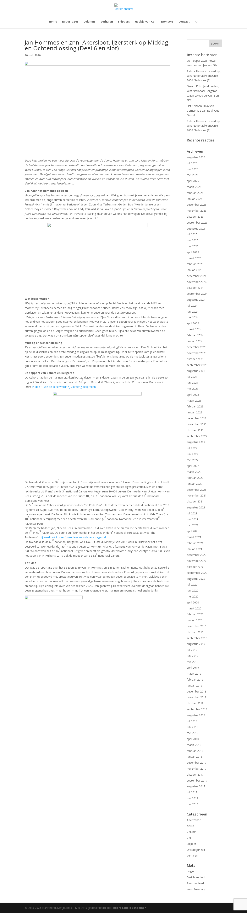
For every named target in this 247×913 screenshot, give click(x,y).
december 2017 (196, 762)
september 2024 (197, 293)
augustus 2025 (196, 228)
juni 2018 (192, 727)
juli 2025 (192, 234)
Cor (189, 838)
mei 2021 (192, 525)
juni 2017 (192, 798)
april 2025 (193, 252)
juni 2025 (192, 240)
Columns (90, 21)
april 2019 (193, 667)
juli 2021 (192, 513)
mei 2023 (192, 388)
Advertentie (194, 820)
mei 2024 (192, 317)
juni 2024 (192, 311)
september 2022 (197, 436)
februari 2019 (195, 679)
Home (53, 21)
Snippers (124, 21)
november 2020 (196, 561)
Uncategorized (196, 850)
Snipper (191, 844)
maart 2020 (194, 608)
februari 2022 (195, 478)
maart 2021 (194, 537)
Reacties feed (195, 883)
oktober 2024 (195, 287)
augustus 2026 (196, 157)
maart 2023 (194, 400)
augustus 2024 (196, 299)
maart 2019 (194, 673)
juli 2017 (192, 792)
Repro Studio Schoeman (129, 908)
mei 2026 (192, 175)
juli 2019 (192, 650)
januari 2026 (194, 199)
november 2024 (196, 282)
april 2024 (193, 323)
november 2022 (196, 424)
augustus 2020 (196, 579)
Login (190, 871)
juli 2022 (192, 448)
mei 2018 (192, 733)
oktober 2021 (195, 501)
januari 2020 (194, 620)
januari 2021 (194, 549)
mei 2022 (192, 460)
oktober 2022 (195, 430)
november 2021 (196, 495)
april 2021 (193, 531)
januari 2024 (194, 341)
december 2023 (196, 347)
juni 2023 (192, 383)
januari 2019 (194, 685)
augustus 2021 (196, 507)
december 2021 (196, 489)
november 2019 (196, 626)
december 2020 (196, 555)
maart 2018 (194, 745)
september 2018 (197, 709)
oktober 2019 (195, 632)
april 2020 (193, 602)
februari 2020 (195, 614)
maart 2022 (194, 472)
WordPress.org (196, 889)
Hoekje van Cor (145, 21)
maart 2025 (194, 258)
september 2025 (197, 222)
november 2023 (196, 353)
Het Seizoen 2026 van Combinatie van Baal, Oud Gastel (203, 110)
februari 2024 (195, 335)
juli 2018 (192, 721)
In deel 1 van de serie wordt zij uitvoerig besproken (64, 387)
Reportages (70, 21)
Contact (184, 21)
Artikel (191, 826)
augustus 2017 (196, 786)
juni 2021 (192, 519)
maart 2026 (194, 187)
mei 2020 (192, 596)
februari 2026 (195, 193)
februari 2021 (195, 543)
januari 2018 (194, 756)
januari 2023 (194, 412)
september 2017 (197, 780)
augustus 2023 (196, 371)
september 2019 (197, 638)
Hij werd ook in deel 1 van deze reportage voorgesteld (73, 537)
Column (191, 832)
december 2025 (196, 204)
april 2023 (193, 394)
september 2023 (197, 365)
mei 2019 (192, 662)
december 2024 (196, 276)
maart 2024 (194, 329)
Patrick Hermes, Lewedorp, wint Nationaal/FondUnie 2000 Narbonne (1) (204, 125)
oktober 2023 (195, 359)
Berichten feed (196, 877)
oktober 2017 (195, 774)
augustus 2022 (196, 442)
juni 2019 (192, 656)
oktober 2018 (195, 703)
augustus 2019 (196, 644)
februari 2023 (195, 406)
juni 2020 (192, 590)
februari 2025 (195, 264)
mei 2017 (192, 804)
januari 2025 (194, 270)
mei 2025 (192, 246)
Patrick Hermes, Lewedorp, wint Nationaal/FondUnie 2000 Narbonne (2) (204, 75)
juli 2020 (192, 584)
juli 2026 (192, 163)
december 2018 (196, 691)
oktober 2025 (195, 216)
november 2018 (196, 697)
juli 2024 (192, 305)
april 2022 (193, 466)
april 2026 (193, 181)
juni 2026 (192, 169)
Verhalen (107, 21)
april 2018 (193, 739)
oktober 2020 (195, 567)
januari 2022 (194, 484)
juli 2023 (192, 377)
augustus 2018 (196, 715)
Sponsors (167, 21)
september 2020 (197, 573)
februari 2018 (195, 751)
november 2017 (196, 768)
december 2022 (196, 418)
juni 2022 (192, 454)
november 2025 (196, 210)
